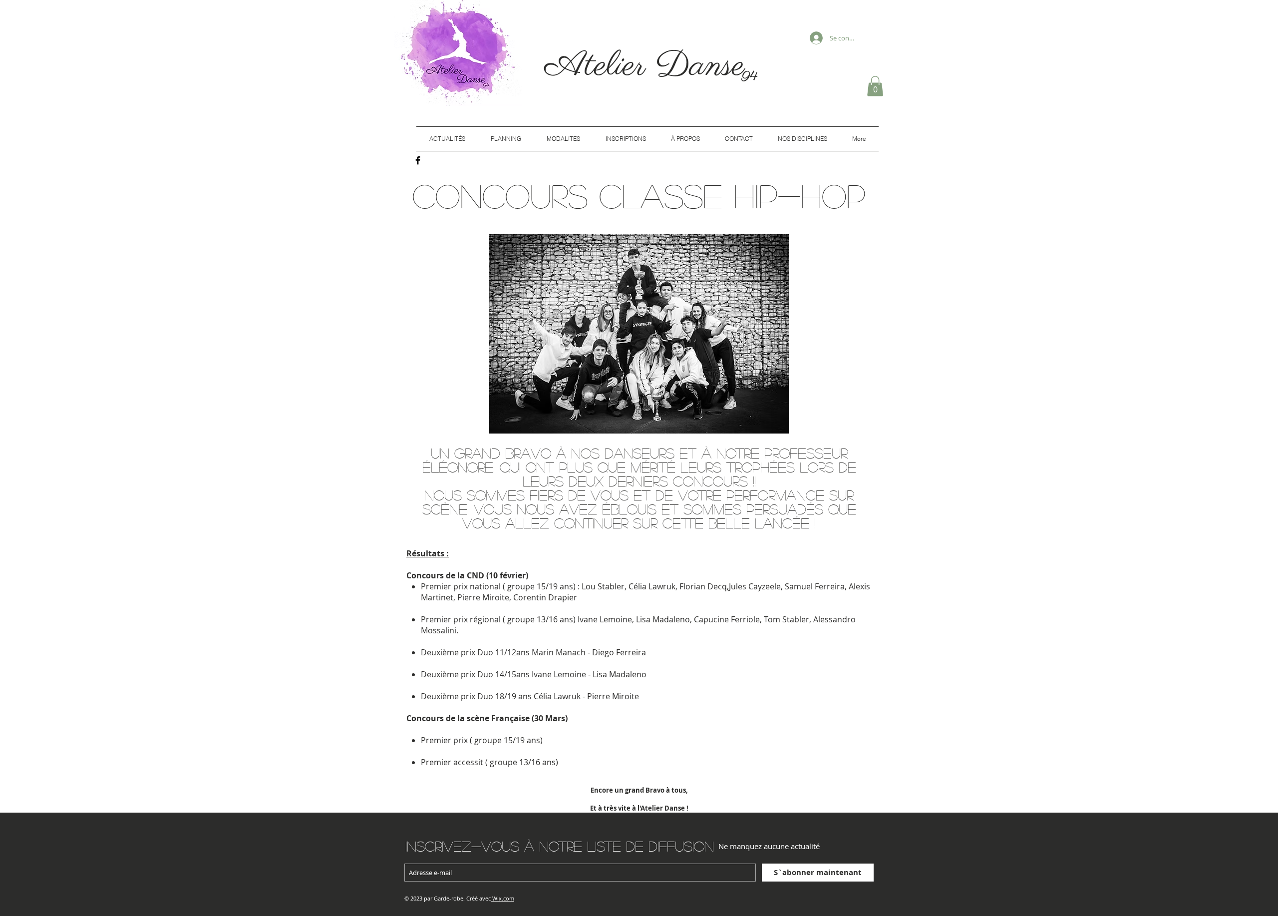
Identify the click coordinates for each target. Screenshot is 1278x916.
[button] (875, 86)
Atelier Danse (650, 66)
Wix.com (503, 898)
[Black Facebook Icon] (417, 160)
